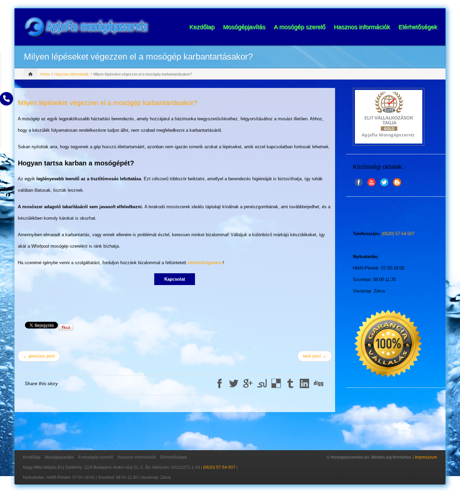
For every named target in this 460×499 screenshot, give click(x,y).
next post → (315, 355)
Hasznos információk (362, 27)
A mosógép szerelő (299, 27)
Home (45, 74)
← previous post (39, 355)
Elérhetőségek (417, 27)
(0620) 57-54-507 (398, 233)
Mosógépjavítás (244, 27)
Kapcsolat (174, 279)
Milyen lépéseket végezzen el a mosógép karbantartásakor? (107, 102)
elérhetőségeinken (205, 262)
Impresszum (426, 457)
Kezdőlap (202, 27)
